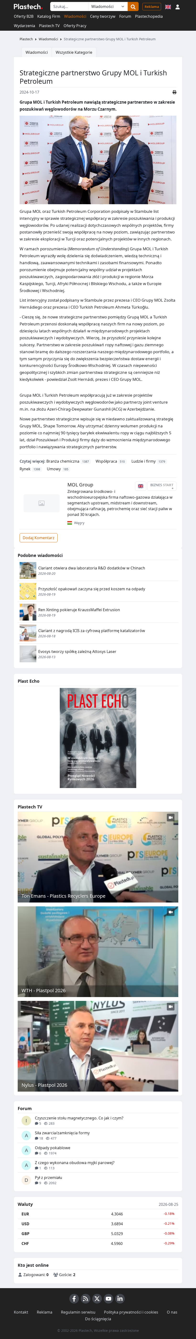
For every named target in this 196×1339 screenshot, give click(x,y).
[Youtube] (108, 1298)
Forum (125, 16)
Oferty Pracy (75, 25)
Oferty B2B (23, 16)
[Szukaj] (133, 6)
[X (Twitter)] (97, 1298)
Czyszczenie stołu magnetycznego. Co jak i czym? (79, 1118)
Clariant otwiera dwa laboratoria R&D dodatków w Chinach (91, 568)
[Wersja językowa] (168, 6)
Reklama (152, 6)
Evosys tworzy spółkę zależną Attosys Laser (77, 651)
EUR (25, 1214)
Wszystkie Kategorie (74, 52)
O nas (172, 1312)
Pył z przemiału (48, 1177)
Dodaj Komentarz (38, 537)
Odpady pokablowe (52, 1147)
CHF (25, 1243)
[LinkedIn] (120, 1298)
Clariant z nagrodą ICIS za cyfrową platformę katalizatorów (91, 630)
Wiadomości (75, 16)
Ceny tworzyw (102, 16)
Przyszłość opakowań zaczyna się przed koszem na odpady (91, 589)
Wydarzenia (24, 25)
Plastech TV (49, 25)
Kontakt (21, 1312)
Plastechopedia (149, 16)
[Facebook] (74, 1298)
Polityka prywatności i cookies (131, 1312)
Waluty (25, 1204)
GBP (25, 1233)
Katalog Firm (48, 16)
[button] (177, 6)
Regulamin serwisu (78, 1312)
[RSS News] (85, 1298)
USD (25, 1223)
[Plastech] (28, 6)
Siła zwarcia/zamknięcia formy (62, 1133)
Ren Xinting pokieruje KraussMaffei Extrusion (79, 609)
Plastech (26, 39)
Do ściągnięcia (98, 1318)
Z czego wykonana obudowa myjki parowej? (74, 1162)
